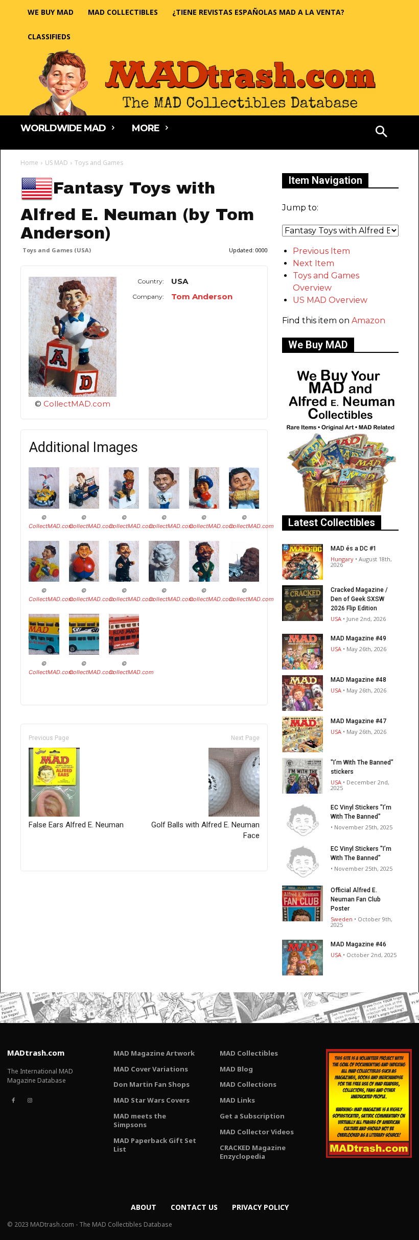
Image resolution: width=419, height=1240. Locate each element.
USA (336, 619)
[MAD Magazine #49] (302, 652)
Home (29, 162)
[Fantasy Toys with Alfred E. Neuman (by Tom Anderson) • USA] (73, 337)
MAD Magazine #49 (358, 638)
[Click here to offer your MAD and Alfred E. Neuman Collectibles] (340, 509)
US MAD (56, 162)
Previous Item (321, 251)
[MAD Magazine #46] (302, 957)
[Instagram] (30, 1100)
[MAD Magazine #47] (302, 734)
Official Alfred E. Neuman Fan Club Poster (356, 899)
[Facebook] (13, 1100)
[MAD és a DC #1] (302, 562)
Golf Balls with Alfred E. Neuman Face (205, 830)
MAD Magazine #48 (358, 679)
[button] (381, 132)
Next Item (313, 263)
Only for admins (56, 888)
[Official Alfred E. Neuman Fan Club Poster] (302, 903)
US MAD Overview (330, 300)
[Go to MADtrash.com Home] (209, 82)
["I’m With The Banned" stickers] (302, 776)
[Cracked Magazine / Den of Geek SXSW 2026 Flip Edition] (302, 603)
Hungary (342, 559)
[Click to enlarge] (44, 506)
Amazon (368, 320)
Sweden (342, 919)
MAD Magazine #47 (358, 721)
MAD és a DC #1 (354, 548)
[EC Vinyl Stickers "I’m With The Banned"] (302, 821)
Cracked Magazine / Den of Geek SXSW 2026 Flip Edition (359, 599)
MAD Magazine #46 (358, 944)
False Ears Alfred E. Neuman (76, 824)
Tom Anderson (201, 296)
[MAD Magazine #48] (302, 693)
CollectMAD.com (76, 404)
